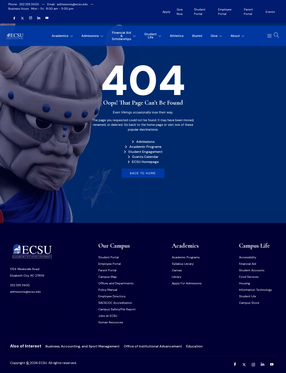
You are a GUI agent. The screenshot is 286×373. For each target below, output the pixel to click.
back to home (143, 173)
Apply (166, 12)
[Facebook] (12, 18)
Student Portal (199, 12)
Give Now (180, 12)
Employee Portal (225, 12)
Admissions (90, 36)
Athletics (177, 36)
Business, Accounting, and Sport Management (82, 346)
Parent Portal (248, 12)
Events (270, 12)
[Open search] (276, 35)
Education (194, 346)
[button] (268, 35)
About (235, 36)
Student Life (150, 35)
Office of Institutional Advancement (153, 346)
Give (214, 36)
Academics (60, 36)
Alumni (197, 36)
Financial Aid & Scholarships (121, 36)
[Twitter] (21, 18)
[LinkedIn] (37, 18)
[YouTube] (45, 18)
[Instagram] (29, 18)
